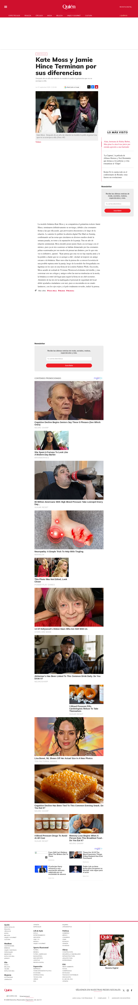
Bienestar (7, 954)
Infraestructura (68, 956)
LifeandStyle (67, 927)
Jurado (7, 958)
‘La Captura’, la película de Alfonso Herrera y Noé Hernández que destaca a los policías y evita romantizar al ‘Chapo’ (117, 159)
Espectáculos (14, 16)
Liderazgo (8, 979)
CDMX (64, 939)
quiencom (129, 990)
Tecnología (37, 977)
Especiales (37, 927)
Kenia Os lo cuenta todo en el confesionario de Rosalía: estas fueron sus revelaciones (116, 175)
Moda (49, 16)
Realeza (28, 16)
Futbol (36, 950)
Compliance (102, 998)
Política (65, 931)
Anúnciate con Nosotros (121, 998)
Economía (37, 973)
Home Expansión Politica (42, 971)
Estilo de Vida (9, 956)
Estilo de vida (9, 971)
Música (35, 941)
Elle (5, 962)
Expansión (37, 966)
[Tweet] (89, 86)
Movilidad (66, 973)
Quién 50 (124, 16)
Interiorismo (67, 960)
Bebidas (7, 948)
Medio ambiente (67, 966)
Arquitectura (67, 958)
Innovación (66, 977)
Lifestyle (36, 960)
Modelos (71, 291)
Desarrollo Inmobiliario (71, 954)
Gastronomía (9, 946)
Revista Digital (126, 7)
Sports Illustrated (40, 947)
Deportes (36, 937)
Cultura (88, 16)
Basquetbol (37, 956)
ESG (34, 981)
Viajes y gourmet (74, 16)
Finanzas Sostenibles (70, 975)
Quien (123, 990)
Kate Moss (53, 291)
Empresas (36, 968)
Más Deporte (38, 958)
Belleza (59, 16)
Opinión (36, 924)
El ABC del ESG (67, 979)
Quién (7, 925)
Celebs (6, 969)
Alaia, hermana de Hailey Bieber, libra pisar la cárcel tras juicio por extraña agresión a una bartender (117, 144)
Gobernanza (67, 971)
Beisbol (36, 952)
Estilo (35, 933)
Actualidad (8, 977)
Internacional (38, 975)
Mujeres (7, 975)
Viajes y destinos (10, 950)
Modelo (62, 291)
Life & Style (38, 931)
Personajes (8, 952)
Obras (35, 979)
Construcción (67, 952)
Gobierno (65, 933)
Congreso (66, 937)
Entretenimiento (39, 935)
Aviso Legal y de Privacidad (82, 998)
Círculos (39, 16)
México (64, 935)
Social (64, 968)
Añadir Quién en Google (73, 87)
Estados (65, 941)
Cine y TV (36, 939)
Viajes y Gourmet (10, 937)
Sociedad (65, 945)
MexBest (8, 943)
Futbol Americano (40, 954)
